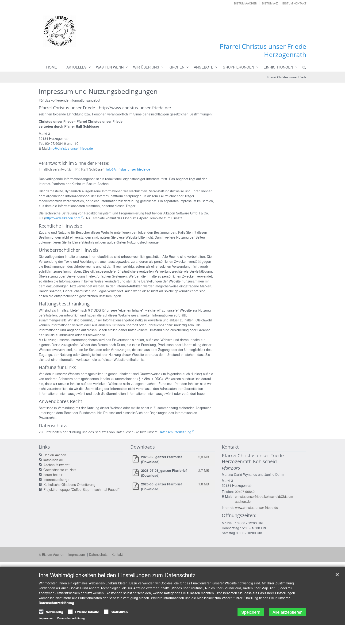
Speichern (250, 612)
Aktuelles (76, 67)
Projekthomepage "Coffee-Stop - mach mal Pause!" (81, 489)
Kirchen (176, 67)
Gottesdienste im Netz (59, 469)
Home (51, 67)
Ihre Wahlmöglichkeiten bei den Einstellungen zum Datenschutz (117, 574)
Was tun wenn (110, 67)
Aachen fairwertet (56, 464)
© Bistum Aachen (52, 554)
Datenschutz (98, 554)
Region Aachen (54, 455)
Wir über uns (146, 67)
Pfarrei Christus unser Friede (286, 77)
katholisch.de (53, 459)
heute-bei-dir (52, 474)
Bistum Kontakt (294, 3)
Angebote (203, 67)
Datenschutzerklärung (175, 432)
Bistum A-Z (270, 3)
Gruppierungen (238, 67)
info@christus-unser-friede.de (71, 148)
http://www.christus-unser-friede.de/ (135, 108)
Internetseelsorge (56, 479)
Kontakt (117, 554)
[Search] (302, 67)
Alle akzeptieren (287, 612)
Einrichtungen (278, 67)
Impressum (77, 554)
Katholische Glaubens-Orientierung (69, 484)
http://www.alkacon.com (62, 218)
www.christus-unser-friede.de (256, 507)
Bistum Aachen (245, 3)
